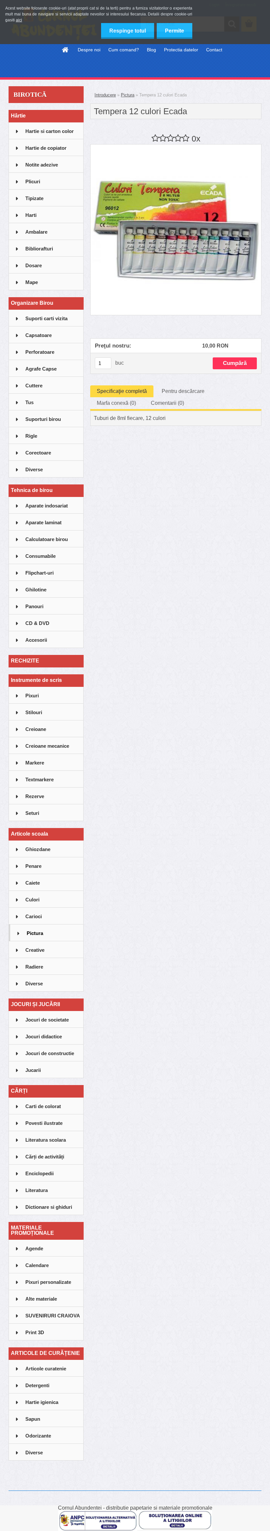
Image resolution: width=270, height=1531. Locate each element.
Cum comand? (123, 49)
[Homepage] (65, 49)
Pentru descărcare (183, 391)
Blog (151, 49)
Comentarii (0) (167, 403)
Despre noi (89, 49)
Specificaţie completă (122, 391)
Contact (214, 49)
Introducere (105, 94)
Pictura (127, 94)
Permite (174, 31)
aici (19, 20)
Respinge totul (127, 31)
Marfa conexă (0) (116, 403)
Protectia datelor (181, 49)
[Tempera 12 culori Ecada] (176, 147)
